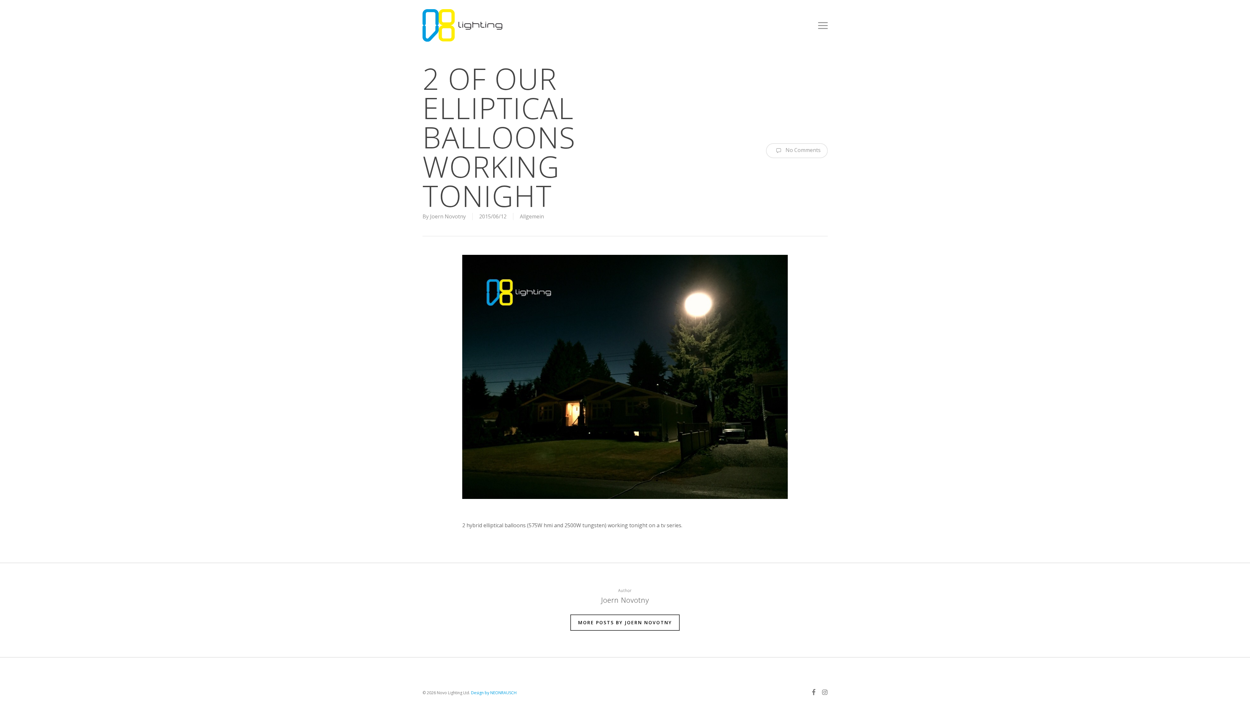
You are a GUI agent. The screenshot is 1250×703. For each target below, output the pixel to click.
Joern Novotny (448, 216)
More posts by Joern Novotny (625, 622)
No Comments (802, 150)
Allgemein (532, 216)
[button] (823, 25)
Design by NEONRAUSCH (494, 693)
